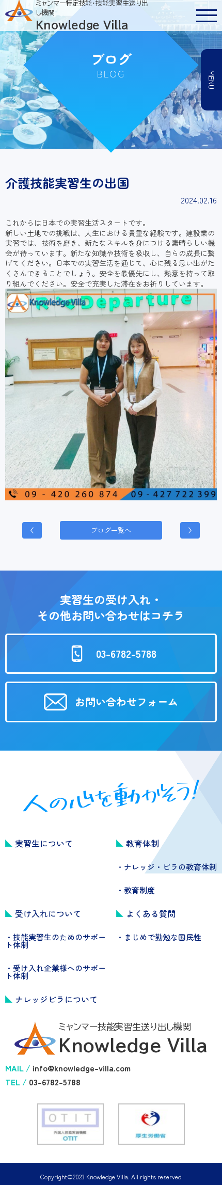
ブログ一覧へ (111, 530)
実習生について (44, 843)
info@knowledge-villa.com (82, 1068)
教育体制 (142, 843)
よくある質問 (151, 913)
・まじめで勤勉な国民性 (158, 936)
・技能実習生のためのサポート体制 (55, 940)
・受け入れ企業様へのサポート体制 (55, 971)
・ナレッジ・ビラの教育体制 (166, 866)
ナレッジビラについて (56, 999)
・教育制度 (135, 889)
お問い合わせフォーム (126, 701)
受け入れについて (48, 913)
